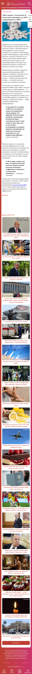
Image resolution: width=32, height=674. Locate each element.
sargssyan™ (22, 666)
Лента (12, 672)
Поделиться (28, 672)
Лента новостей (9, 215)
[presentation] (25, 195)
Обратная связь (7, 662)
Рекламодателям (24, 662)
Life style (28, 11)
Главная (4, 672)
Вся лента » (16, 643)
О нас (15, 662)
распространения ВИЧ (19, 185)
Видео (19, 672)
